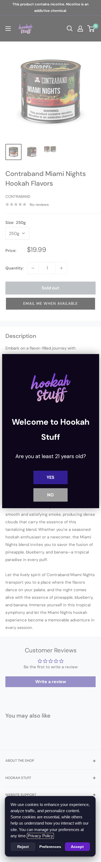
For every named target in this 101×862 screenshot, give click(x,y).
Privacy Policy (40, 836)
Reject (23, 846)
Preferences (50, 846)
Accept (77, 846)
